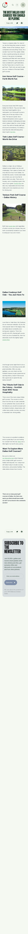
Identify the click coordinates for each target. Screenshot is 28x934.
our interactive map (8, 458)
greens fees (6, 340)
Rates (19, 441)
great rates (12, 226)
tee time (12, 132)
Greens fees (17, 183)
